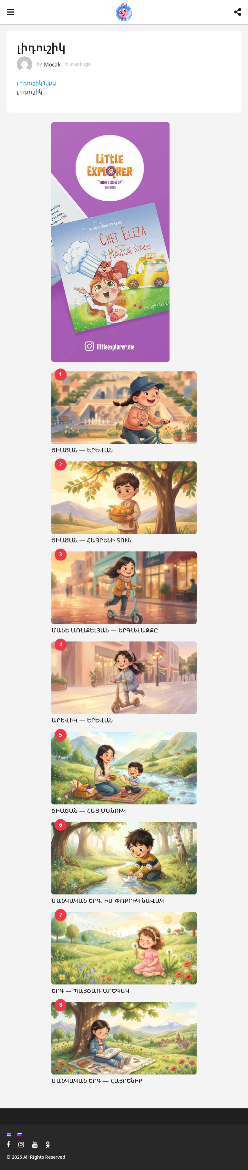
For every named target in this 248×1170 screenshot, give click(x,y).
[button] (10, 12)
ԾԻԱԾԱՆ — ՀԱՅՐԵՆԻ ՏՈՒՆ (91, 540)
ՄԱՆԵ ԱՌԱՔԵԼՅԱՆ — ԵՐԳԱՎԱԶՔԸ (104, 630)
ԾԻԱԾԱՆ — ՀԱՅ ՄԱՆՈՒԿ (88, 810)
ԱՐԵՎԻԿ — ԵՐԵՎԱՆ (82, 720)
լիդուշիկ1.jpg (36, 82)
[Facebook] (8, 1144)
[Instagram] (21, 1144)
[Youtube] (34, 1144)
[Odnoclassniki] (48, 1144)
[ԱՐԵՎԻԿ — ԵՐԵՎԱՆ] (124, 677)
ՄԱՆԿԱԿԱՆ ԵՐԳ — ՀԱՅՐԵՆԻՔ (96, 1080)
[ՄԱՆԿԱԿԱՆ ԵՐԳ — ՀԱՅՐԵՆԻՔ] (124, 1038)
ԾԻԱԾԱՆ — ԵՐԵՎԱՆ (82, 450)
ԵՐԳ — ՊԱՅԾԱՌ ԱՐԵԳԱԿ (90, 990)
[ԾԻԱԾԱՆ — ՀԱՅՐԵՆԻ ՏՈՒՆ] (124, 497)
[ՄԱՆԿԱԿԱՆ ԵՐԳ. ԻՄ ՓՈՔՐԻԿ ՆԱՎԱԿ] (124, 858)
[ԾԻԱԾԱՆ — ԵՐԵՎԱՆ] (124, 407)
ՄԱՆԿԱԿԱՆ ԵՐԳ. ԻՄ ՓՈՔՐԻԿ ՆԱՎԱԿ (107, 900)
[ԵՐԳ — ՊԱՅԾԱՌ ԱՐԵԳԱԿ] (124, 948)
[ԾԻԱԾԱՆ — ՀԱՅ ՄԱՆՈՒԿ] (124, 768)
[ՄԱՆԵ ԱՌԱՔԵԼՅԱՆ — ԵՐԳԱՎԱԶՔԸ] (124, 587)
